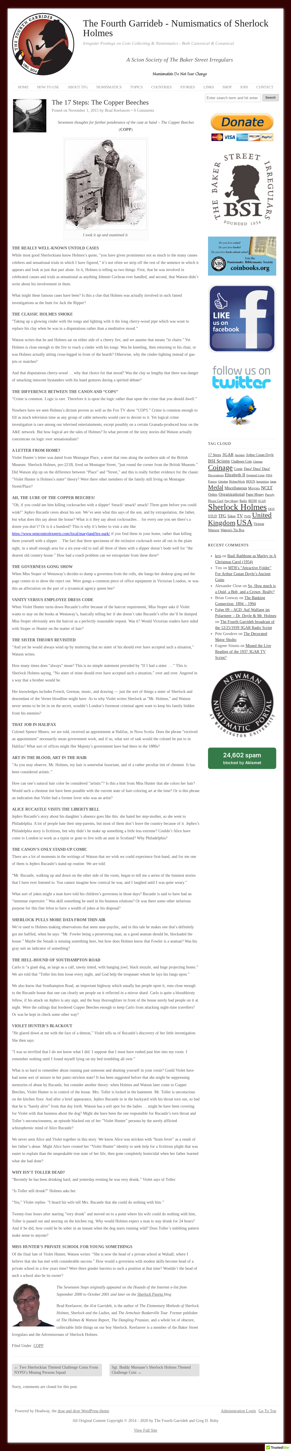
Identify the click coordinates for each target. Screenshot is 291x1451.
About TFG (78, 87)
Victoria (258, 524)
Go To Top (267, 1411)
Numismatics (109, 87)
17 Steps (214, 455)
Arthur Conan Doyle (260, 455)
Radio (243, 500)
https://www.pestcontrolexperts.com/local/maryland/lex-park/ (61, 534)
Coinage (220, 467)
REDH (252, 500)
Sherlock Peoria (150, 1294)
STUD (212, 516)
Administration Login (238, 1411)
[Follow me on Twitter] (242, 429)
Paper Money (255, 494)
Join (244, 87)
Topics (136, 87)
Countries (161, 87)
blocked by (248, 760)
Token (231, 516)
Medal (215, 487)
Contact (264, 87)
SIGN (271, 508)
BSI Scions (219, 461)
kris (218, 556)
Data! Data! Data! (257, 469)
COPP (38, 1346)
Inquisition (262, 481)
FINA (269, 475)
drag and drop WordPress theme (83, 1411)
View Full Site (145, 1430)
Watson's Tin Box (232, 530)
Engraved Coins (255, 475)
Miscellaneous (236, 488)
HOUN (250, 481)
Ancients (240, 455)
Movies (254, 488)
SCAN (262, 500)
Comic (238, 469)
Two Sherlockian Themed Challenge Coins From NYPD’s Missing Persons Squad (56, 1370)
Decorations (216, 475)
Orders (212, 494)
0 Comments (144, 110)
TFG (222, 515)
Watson (213, 530)
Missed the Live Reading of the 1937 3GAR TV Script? (243, 652)
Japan (273, 481)
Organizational (232, 494)
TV (240, 515)
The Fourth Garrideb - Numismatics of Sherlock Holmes (176, 28)
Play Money (231, 500)
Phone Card (215, 500)
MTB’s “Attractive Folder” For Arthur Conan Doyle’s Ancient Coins (243, 574)
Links (208, 87)
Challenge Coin (241, 461)
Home (23, 87)
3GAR (228, 454)
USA (244, 522)
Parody (270, 494)
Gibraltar (223, 481)
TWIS (247, 516)
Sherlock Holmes (237, 507)
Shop (227, 87)
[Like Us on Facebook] (242, 351)
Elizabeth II (235, 475)
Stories (187, 87)
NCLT (267, 488)
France (212, 481)
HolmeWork (237, 481)
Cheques (258, 461)
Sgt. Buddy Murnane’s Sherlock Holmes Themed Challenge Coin (151, 1370)
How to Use (48, 87)
